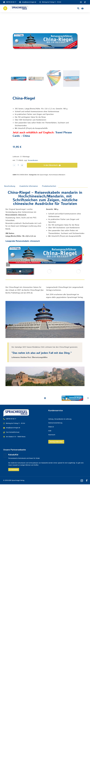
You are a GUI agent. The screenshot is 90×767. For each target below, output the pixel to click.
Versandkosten (33, 160)
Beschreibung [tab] (9, 186)
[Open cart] (82, 8)
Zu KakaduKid (13, 469)
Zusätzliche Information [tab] (28, 186)
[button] (6, 255)
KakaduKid (13, 454)
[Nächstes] (87, 398)
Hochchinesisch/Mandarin (57, 175)
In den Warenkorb (51, 165)
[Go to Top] (85, 762)
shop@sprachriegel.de (29, 2)
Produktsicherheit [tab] (49, 186)
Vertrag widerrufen (56, 441)
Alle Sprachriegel (42, 175)
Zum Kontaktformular (13, 432)
